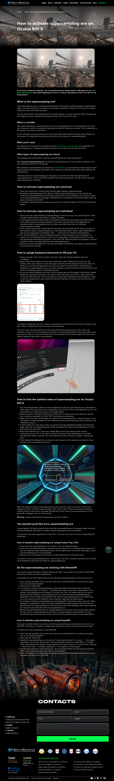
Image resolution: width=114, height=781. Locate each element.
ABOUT (50, 3)
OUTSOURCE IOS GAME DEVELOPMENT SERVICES (88, 767)
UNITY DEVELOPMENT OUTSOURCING (49, 764)
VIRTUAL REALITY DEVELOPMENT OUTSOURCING (53, 762)
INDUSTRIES (74, 3)
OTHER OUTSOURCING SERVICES (83, 770)
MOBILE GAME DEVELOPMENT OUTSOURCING (51, 767)
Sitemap (55, 778)
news (19, 12)
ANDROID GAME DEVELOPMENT (47, 772)
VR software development (67, 146)
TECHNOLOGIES (85, 3)
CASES (65, 3)
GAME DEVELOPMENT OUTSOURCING (49, 770)
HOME (44, 3)
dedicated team (61, 168)
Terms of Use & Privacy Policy (41, 778)
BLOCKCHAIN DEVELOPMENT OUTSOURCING (87, 762)
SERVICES (58, 3)
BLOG (95, 3)
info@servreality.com (12, 728)
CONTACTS (102, 3)
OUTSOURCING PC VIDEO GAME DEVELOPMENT (88, 764)
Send (73, 738)
